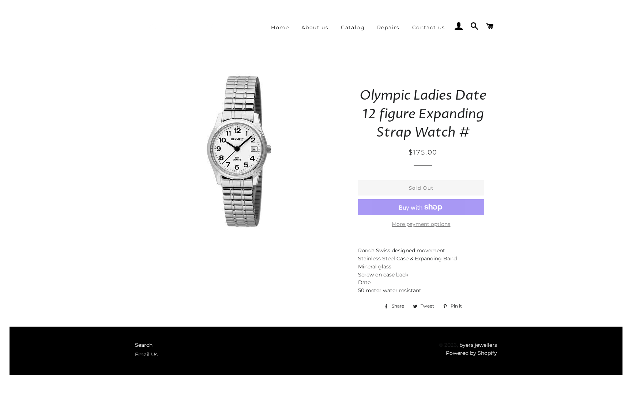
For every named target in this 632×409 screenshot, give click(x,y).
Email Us (146, 354)
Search (144, 345)
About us (314, 27)
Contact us (428, 27)
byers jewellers (478, 345)
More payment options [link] (421, 224)
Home (280, 27)
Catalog (353, 27)
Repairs (388, 27)
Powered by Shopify (471, 353)
